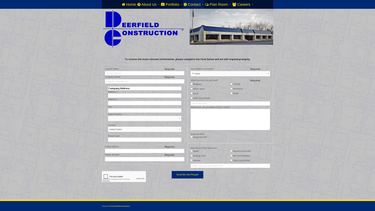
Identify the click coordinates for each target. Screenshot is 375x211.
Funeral (236, 84)
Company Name (112, 76)
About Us (148, 4)
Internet (196, 160)
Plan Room (218, 4)
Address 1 (112, 91)
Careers (243, 4)
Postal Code (114, 136)
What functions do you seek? (204, 80)
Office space (198, 88)
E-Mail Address (112, 146)
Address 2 (112, 99)
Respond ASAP (198, 134)
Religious (197, 84)
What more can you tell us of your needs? (210, 107)
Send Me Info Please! (187, 174)
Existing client (199, 155)
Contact (194, 4)
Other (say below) (201, 98)
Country (111, 125)
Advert (195, 151)
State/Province (115, 114)
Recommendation (241, 155)
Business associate (241, 151)
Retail (235, 93)
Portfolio (172, 4)
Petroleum (237, 88)
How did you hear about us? (204, 148)
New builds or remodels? (202, 68)
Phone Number (112, 154)
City (109, 106)
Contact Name (112, 68)
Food (195, 93)
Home (130, 4)
